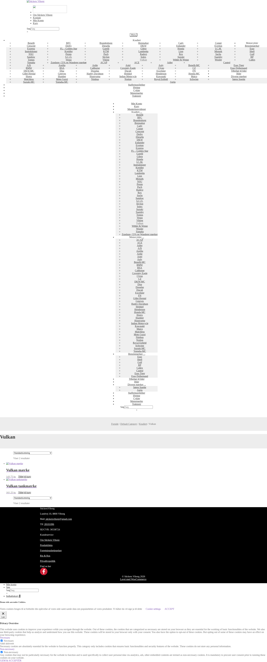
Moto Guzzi (62, 79)
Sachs (218, 54)
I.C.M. (218, 48)
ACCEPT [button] (169, 609)
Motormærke (136, 93)
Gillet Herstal (28, 73)
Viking (106, 59)
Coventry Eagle (128, 68)
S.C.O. (68, 57)
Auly (161, 65)
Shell (252, 51)
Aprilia (62, 65)
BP (252, 57)
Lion (181, 51)
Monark (218, 51)
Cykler (136, 90)
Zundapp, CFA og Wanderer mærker (69, 62)
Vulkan (143, 59)
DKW (143, 46)
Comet (218, 43)
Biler (238, 73)
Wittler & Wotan (181, 59)
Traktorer (136, 96)
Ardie (95, 65)
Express (31, 48)
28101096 (49, 524)
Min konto (11, 584)
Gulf (252, 54)
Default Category (128, 424)
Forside (115, 424)
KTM (106, 51)
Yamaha (31, 62)
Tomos (31, 59)
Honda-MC (194, 73)
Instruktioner (31, 51)
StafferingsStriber (136, 84)
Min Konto (38, 20)
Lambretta (143, 51)
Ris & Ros (45, 555)
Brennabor (143, 43)
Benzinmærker (252, 46)
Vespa (69, 59)
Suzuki (181, 57)
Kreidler (69, 51)
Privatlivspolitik (47, 561)
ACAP (103, 62)
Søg (29, 28)
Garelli (106, 48)
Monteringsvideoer (136, 109)
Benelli (31, 43)
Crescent (31, 46)
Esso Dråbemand (238, 68)
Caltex (252, 59)
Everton (218, 46)
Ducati (128, 71)
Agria (173, 82)
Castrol (226, 62)
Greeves (62, 73)
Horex (29, 76)
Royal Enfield (161, 79)
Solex (143, 57)
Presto (69, 54)
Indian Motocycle (128, 76)
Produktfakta (46, 545)
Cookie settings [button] (153, 609)
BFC (68, 43)
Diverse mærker (239, 76)
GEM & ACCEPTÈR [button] (10, 660)
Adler (170, 62)
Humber (62, 76)
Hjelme (136, 87)
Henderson (161, 73)
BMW (29, 68)
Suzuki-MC (29, 82)
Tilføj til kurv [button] (24, 476)
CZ (194, 68)
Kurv (35, 23)
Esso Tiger (239, 65)
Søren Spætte (238, 79)
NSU (31, 54)
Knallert (143, 424)
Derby (69, 46)
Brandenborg (106, 43)
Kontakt (37, 17)
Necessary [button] (5, 637)
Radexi (143, 54)
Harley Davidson (95, 73)
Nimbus (95, 79)
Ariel (127, 65)
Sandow (31, 57)
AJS (29, 65)
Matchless (29, 79)
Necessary (9, 640)
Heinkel (128, 73)
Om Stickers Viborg (42, 15)
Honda (181, 48)
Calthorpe (95, 68)
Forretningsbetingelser (51, 550)
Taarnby (218, 57)
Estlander (180, 46)
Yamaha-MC (62, 82)
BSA (61, 68)
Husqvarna (95, 76)
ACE (136, 62)
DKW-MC (29, 71)
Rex (181, 54)
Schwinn (194, 79)
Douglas (95, 71)
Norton (128, 79)
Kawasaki (161, 76)
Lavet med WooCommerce (133, 579)
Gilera (143, 48)
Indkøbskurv (13, 596)
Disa (62, 71)
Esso (252, 48)
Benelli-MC (194, 65)
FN (194, 71)
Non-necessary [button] (7, 649)
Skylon (105, 57)
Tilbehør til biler (239, 71)
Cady (181, 43)
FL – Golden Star (68, 48)
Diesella (106, 46)
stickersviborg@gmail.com (58, 519)
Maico (194, 76)
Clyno (161, 68)
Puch (106, 54)
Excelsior (161, 71)
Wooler (218, 59)
